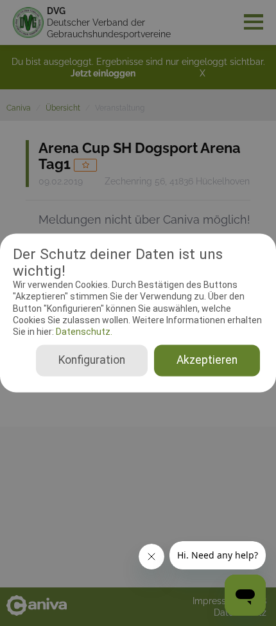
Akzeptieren (207, 360)
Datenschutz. (83, 331)
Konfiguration (91, 360)
